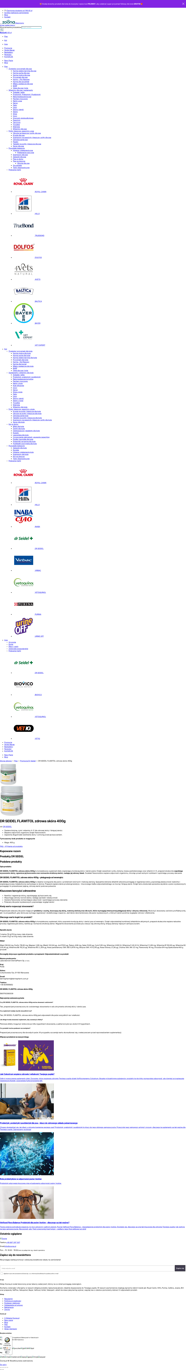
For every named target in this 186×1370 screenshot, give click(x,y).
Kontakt (7, 17)
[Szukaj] (2, 30)
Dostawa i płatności (12, 1303)
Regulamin (8, 1299)
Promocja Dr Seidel (28, 761)
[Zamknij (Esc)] (7, 1367)
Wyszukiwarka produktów (11, 27)
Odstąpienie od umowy (13, 1305)
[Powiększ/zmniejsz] (1, 1367)
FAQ (6, 1324)
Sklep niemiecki (10, 1329)
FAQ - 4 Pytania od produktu (11, 846)
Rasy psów (8, 1320)
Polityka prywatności (12, 1301)
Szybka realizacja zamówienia (16, 13)
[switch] (7, 1352)
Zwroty (7, 1309)
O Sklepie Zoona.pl (11, 1318)
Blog (6, 15)
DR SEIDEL (7, 826)
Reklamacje (9, 1307)
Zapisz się (180, 1268)
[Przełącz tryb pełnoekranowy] (3, 1367)
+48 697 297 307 (13, 1242)
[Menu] (1, 23)
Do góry (3, 1365)
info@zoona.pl (10, 1246)
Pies (16, 761)
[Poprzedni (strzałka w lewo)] (1, 1369)
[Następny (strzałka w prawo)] (3, 1369)
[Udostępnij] (5, 1367)
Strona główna (6, 761)
